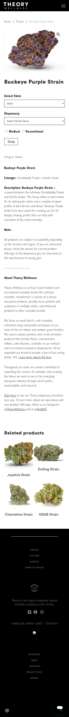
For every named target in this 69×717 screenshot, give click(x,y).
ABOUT (34, 661)
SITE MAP (34, 556)
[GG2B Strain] (48, 494)
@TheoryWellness (14, 409)
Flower (20, 21)
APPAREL (34, 678)
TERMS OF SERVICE (34, 568)
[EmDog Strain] (48, 451)
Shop (11, 141)
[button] (63, 6)
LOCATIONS (34, 666)
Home (7, 21)
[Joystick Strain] (18, 454)
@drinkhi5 (40, 409)
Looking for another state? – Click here (34, 623)
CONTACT (34, 550)
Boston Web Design (11, 701)
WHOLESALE (34, 655)
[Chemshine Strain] (18, 494)
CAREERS (34, 562)
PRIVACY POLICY (34, 672)
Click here (10, 395)
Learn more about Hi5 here (35, 357)
